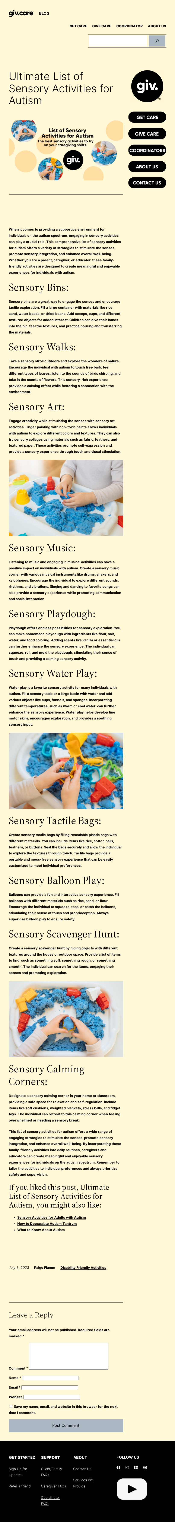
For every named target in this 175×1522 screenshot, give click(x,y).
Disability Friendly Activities (83, 1267)
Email (14, 1387)
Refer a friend (20, 1486)
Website (16, 1397)
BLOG (44, 13)
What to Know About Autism (41, 1230)
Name (15, 1378)
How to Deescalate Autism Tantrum (47, 1223)
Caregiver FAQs (53, 1486)
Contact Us (82, 1469)
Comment (18, 1368)
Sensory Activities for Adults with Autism (51, 1217)
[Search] (157, 41)
